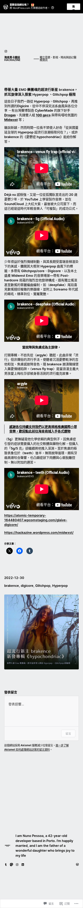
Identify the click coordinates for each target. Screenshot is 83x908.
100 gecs (43, 115)
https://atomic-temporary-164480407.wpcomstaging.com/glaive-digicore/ (35, 520)
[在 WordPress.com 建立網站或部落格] (77, 864)
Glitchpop (42, 586)
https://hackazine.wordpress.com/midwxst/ (39, 533)
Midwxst (11, 120)
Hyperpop (60, 586)
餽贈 (73, 7)
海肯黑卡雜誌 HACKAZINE (12, 59)
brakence (11, 586)
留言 (68, 733)
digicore (27, 586)
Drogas (10, 115)
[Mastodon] (11, 864)
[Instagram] (5, 51)
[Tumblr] (5, 864)
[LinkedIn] (22, 864)
